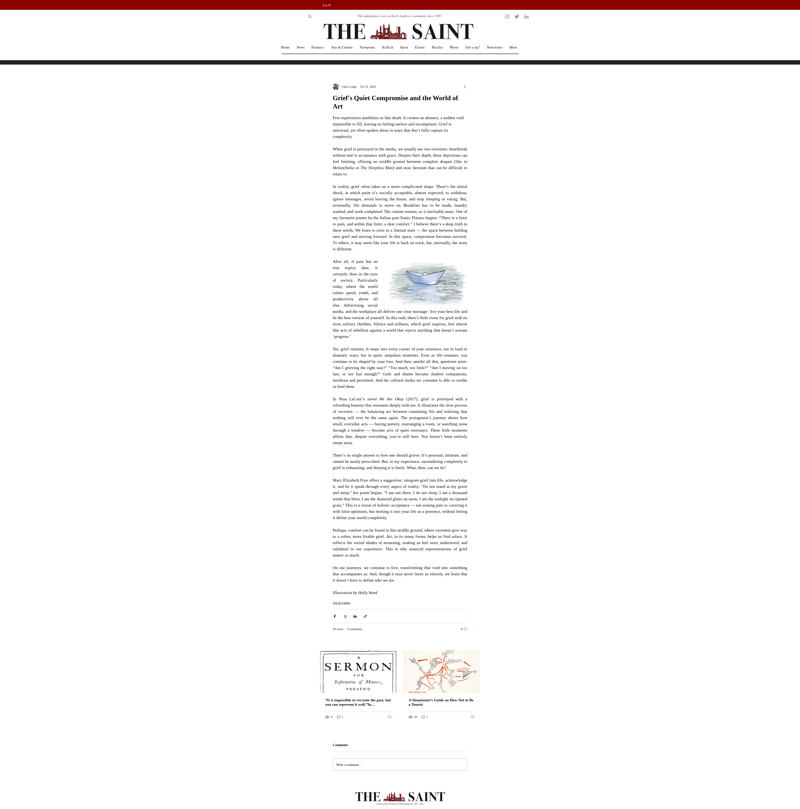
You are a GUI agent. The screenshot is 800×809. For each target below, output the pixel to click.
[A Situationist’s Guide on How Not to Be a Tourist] (442, 671)
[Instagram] (507, 17)
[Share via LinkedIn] (355, 616)
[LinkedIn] (526, 17)
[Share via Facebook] (335, 616)
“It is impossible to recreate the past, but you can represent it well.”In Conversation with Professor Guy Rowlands (358, 702)
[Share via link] (365, 616)
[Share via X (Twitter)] (345, 616)
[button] (513, 47)
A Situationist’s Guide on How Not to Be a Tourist (441, 702)
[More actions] (464, 86)
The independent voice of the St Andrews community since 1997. (400, 16)
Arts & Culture (341, 602)
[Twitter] (517, 17)
